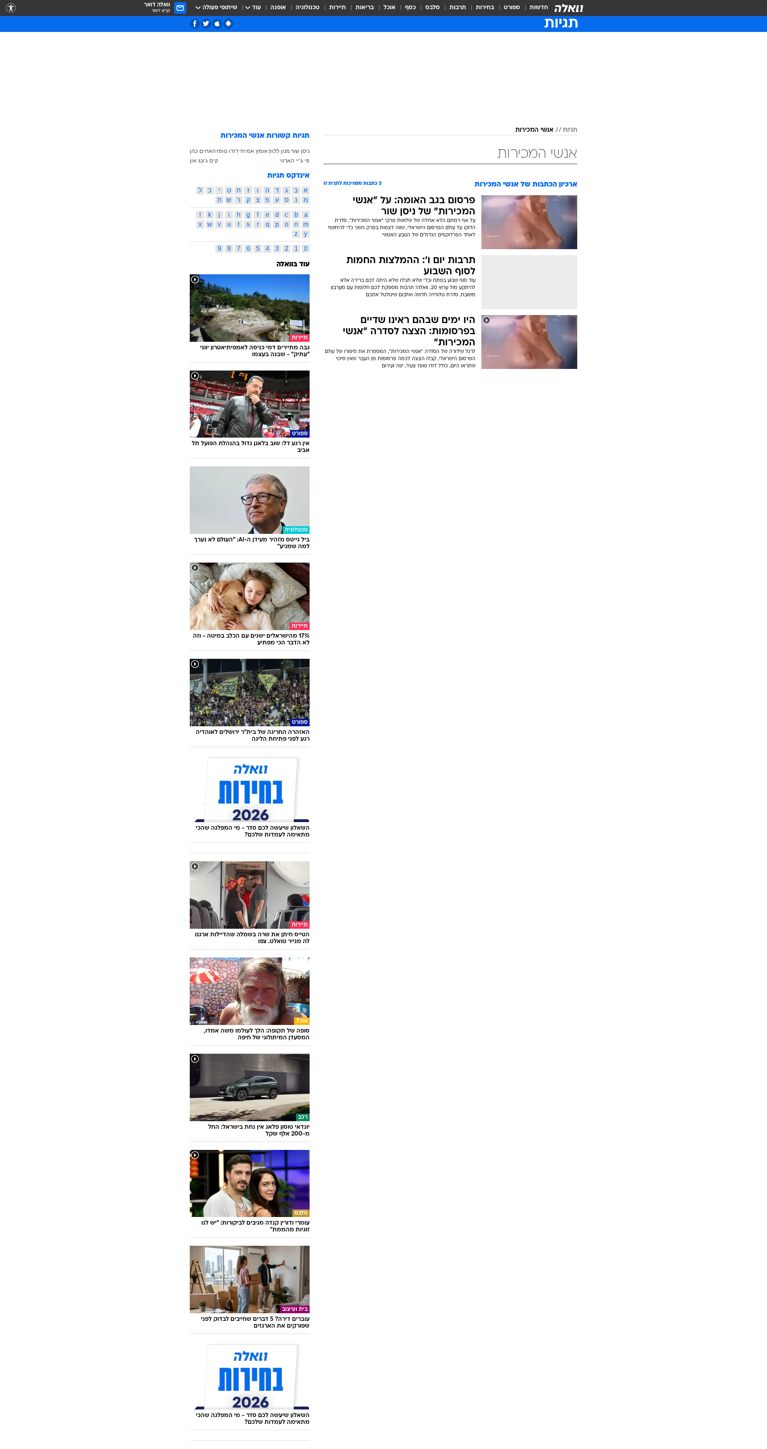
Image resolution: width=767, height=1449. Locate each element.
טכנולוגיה (308, 8)
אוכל (389, 8)
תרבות (457, 8)
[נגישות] (11, 8)
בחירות (485, 8)
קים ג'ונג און (204, 160)
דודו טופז (227, 151)
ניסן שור (300, 151)
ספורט (512, 8)
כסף (410, 8)
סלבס (432, 8)
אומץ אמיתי (253, 151)
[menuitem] (534, 8)
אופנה (278, 8)
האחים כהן (203, 151)
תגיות (570, 130)
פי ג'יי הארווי (295, 160)
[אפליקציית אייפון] (217, 24)
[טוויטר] (206, 24)
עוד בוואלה (293, 264)
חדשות (539, 8)
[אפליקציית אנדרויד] (228, 24)
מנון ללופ (279, 151)
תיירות (337, 8)
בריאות (365, 8)
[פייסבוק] (195, 24)
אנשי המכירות (534, 130)
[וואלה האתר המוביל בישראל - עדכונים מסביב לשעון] (568, 8)
